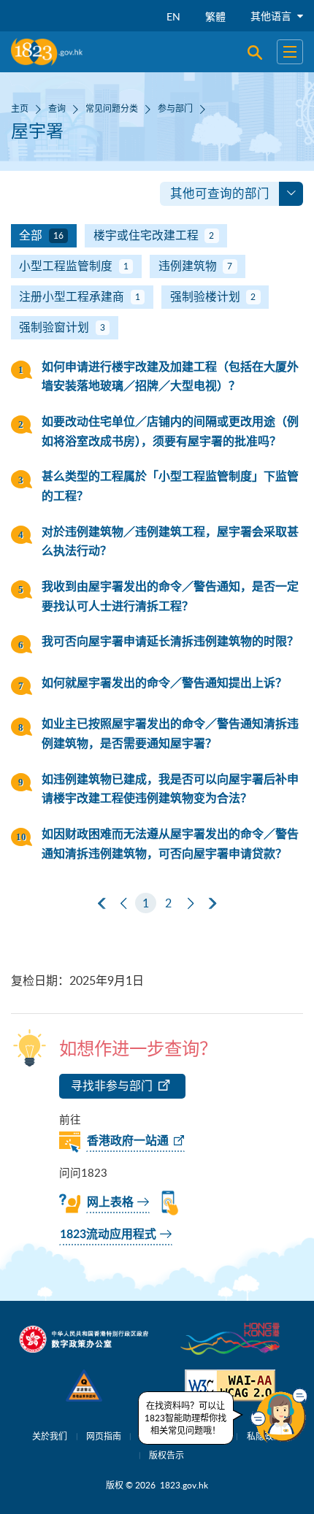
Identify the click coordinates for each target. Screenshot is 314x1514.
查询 (57, 108)
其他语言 (272, 16)
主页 (19, 108)
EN (173, 16)
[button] (279, 1415)
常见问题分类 (111, 108)
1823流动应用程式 (108, 1234)
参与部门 (175, 108)
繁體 (215, 16)
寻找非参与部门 (112, 1085)
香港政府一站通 (128, 1141)
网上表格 (110, 1202)
